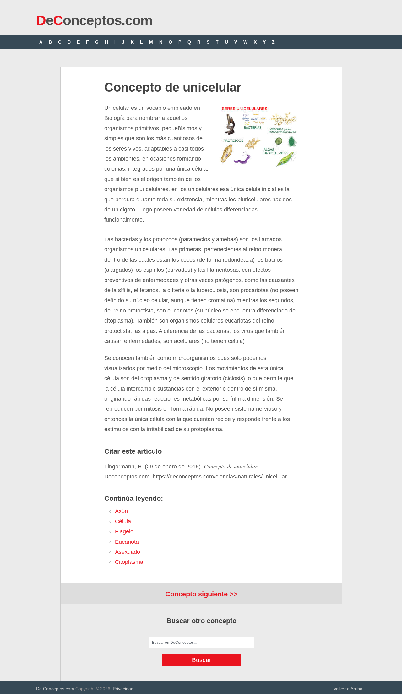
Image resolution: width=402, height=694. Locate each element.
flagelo (124, 531)
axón (121, 511)
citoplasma (129, 562)
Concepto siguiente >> (201, 594)
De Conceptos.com (55, 688)
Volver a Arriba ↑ (350, 688)
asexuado (127, 552)
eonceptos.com (94, 20)
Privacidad (123, 688)
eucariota (127, 542)
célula (123, 521)
